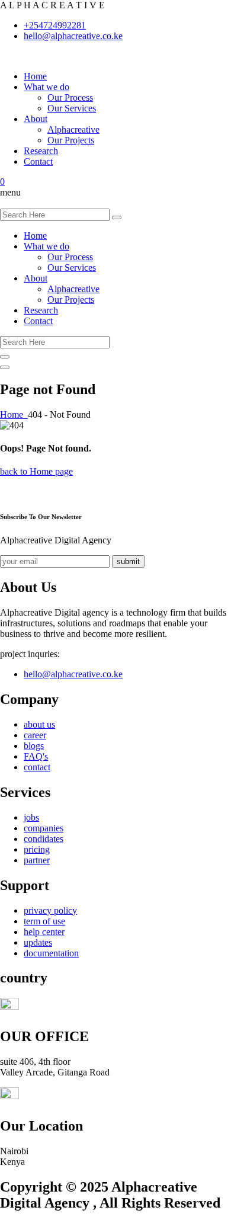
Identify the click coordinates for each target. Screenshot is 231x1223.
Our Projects (70, 140)
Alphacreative (73, 129)
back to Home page (36, 471)
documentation (51, 953)
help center (44, 932)
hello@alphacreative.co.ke (73, 36)
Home (35, 76)
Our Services (71, 108)
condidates (43, 839)
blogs (34, 746)
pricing (37, 849)
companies (43, 828)
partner (37, 860)
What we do (46, 87)
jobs (31, 817)
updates (38, 942)
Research (41, 151)
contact (37, 767)
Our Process (70, 97)
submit (128, 561)
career (35, 735)
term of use (44, 921)
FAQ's (36, 756)
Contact (38, 161)
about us (39, 724)
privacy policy (50, 910)
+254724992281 (55, 25)
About (35, 119)
